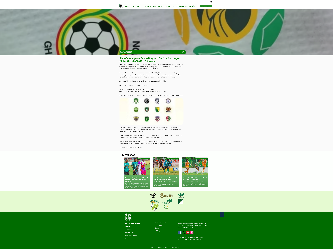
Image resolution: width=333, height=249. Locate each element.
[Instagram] (191, 232)
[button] (127, 6)
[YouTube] (187, 232)
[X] (183, 232)
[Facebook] (180, 232)
